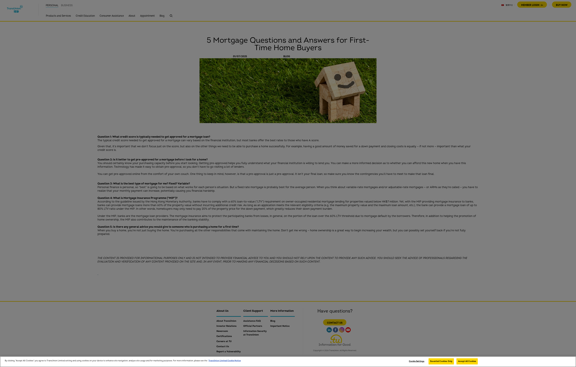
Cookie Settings (416, 361)
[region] (288, 361)
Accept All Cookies (467, 361)
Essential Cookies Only (441, 361)
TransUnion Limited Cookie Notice (224, 360)
